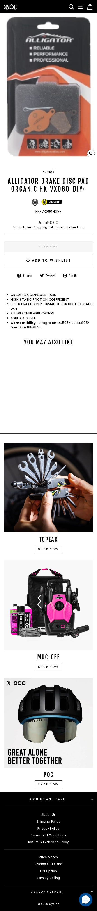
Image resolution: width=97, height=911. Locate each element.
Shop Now (48, 667)
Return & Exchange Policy (48, 842)
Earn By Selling (48, 878)
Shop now (48, 549)
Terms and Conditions (48, 835)
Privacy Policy (48, 828)
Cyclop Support (47, 892)
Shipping (40, 227)
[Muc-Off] (48, 605)
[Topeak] (48, 487)
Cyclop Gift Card (48, 864)
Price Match (48, 857)
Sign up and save (47, 799)
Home (47, 172)
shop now (48, 784)
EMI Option (48, 871)
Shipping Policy (48, 821)
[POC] (48, 723)
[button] (85, 899)
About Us (48, 815)
